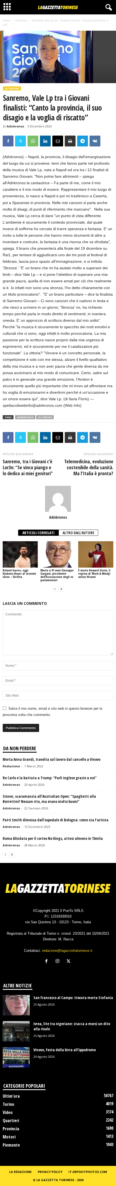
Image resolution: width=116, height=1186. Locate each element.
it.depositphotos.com (88, 1172)
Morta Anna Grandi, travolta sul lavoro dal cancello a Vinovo (51, 759)
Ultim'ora (21, 20)
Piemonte (11, 1145)
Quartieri (11, 1121)
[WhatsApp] (33, 141)
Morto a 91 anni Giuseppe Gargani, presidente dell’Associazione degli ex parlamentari (57, 575)
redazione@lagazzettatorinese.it (67, 951)
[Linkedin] (45, 141)
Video (8, 1112)
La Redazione (20, 1172)
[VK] (95, 141)
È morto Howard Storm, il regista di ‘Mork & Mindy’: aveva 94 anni (94, 573)
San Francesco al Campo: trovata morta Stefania (73, 997)
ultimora (45, 417)
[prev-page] (54, 589)
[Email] (57, 141)
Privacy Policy (50, 1172)
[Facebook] (8, 141)
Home (6, 20)
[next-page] (61, 589)
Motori (9, 1137)
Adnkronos (15, 126)
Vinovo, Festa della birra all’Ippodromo (64, 1049)
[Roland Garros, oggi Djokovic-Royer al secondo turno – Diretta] (20, 554)
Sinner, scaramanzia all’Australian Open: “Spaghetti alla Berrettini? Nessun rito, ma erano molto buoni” (49, 799)
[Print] (70, 141)
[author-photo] (58, 499)
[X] (20, 141)
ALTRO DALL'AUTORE (78, 532)
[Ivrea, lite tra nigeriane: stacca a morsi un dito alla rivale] (16, 1031)
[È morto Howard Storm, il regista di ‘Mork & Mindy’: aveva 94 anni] (95, 554)
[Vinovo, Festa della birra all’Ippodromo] (16, 1057)
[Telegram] (82, 141)
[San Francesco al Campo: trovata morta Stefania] (16, 1005)
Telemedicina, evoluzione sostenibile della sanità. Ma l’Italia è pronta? (88, 467)
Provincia (11, 1129)
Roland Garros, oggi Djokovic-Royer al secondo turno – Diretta (19, 573)
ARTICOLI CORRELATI (38, 532)
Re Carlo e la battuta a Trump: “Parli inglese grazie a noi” (50, 777)
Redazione (11, 766)
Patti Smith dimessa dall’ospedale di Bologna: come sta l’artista (55, 819)
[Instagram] (58, 962)
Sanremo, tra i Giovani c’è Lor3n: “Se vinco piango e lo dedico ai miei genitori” (28, 467)
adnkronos (25, 417)
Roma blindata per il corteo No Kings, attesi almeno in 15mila (53, 838)
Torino (8, 1104)
